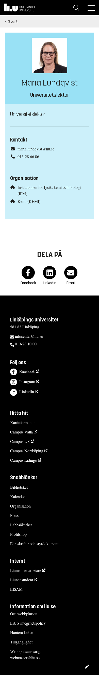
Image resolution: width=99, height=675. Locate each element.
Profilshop (18, 534)
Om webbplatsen (23, 613)
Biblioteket (19, 487)
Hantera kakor (21, 632)
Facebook (27, 371)
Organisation (20, 506)
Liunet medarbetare (25, 570)
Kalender (17, 496)
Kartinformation (23, 422)
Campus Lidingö (23, 460)
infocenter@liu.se (29, 336)
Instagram (27, 381)
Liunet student (21, 579)
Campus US (20, 441)
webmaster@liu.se (25, 657)
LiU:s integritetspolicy (28, 623)
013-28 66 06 (28, 156)
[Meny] (91, 7)
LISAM (16, 589)
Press (14, 515)
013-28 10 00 (26, 343)
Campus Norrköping (26, 450)
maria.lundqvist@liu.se (36, 148)
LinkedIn (26, 391)
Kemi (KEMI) (29, 201)
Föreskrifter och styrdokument (34, 543)
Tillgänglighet (21, 641)
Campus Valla (21, 431)
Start (13, 21)
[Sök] (76, 7)
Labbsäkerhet (21, 524)
